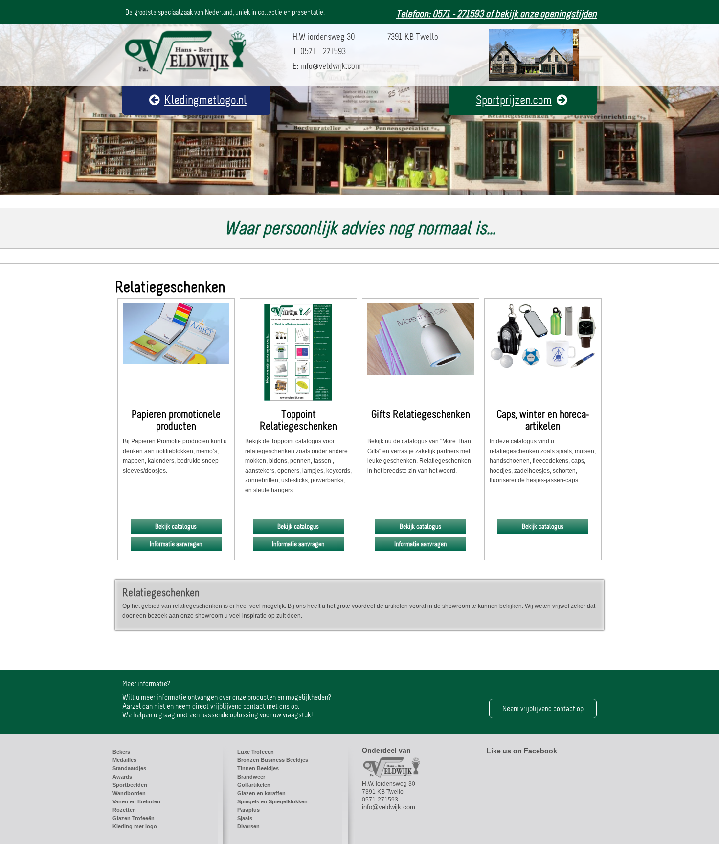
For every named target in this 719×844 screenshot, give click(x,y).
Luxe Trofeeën (255, 752)
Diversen (248, 826)
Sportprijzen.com (514, 100)
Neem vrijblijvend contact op (543, 708)
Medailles (124, 760)
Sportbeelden (129, 785)
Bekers (121, 752)
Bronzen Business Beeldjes (272, 760)
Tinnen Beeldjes (258, 768)
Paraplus (248, 810)
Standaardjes (129, 768)
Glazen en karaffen (261, 793)
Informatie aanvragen (176, 544)
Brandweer (251, 776)
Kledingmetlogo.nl (205, 100)
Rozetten (124, 810)
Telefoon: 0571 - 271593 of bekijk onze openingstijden (496, 14)
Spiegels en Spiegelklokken (272, 801)
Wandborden (129, 793)
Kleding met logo (134, 826)
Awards (122, 776)
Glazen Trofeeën (133, 818)
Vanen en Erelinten (136, 801)
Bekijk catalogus (176, 526)
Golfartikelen (253, 785)
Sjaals (244, 818)
